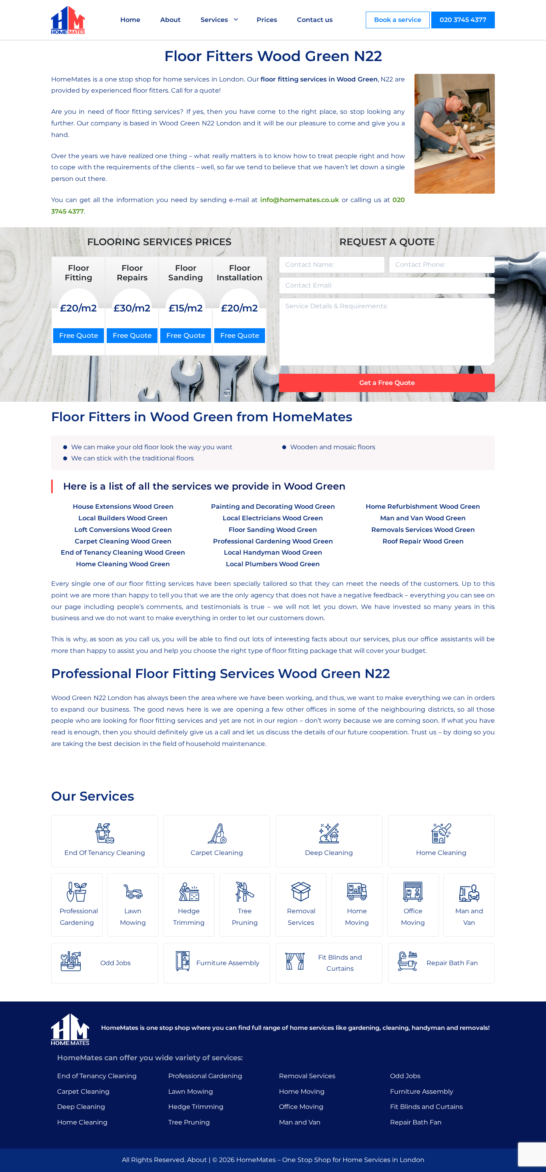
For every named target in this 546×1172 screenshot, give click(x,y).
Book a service (397, 20)
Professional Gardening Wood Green (273, 541)
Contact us (315, 20)
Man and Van (300, 1122)
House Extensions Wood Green (123, 506)
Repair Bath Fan (416, 1122)
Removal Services (307, 1076)
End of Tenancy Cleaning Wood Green (123, 552)
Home (130, 20)
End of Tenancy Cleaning (97, 1076)
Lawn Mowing (190, 1091)
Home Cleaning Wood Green (123, 564)
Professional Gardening (205, 1076)
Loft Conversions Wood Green (123, 529)
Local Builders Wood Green (122, 518)
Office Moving (301, 1107)
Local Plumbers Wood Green (273, 564)
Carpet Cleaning (83, 1091)
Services (214, 20)
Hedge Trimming (195, 1107)
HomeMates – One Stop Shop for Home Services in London (330, 1160)
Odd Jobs (405, 1076)
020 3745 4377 (463, 20)
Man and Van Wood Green (423, 518)
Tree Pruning (189, 1122)
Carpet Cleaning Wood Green (123, 541)
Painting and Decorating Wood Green (273, 506)
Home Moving (302, 1091)
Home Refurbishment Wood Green (423, 506)
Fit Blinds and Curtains (426, 1107)
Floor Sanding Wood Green (273, 529)
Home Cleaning (82, 1122)
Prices (267, 20)
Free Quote (78, 335)
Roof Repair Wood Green (423, 541)
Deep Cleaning (81, 1107)
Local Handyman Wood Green (273, 552)
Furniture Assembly (421, 1091)
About (170, 20)
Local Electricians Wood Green (273, 518)
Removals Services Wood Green (423, 529)
